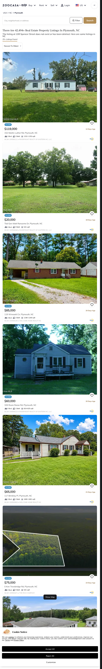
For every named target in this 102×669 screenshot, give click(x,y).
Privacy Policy (19, 640)
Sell (52, 5)
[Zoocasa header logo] (15, 5)
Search (90, 20)
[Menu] (94, 5)
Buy (30, 5)
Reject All (50, 655)
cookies (11, 637)
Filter (77, 20)
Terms (7, 640)
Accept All (50, 649)
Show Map (50, 597)
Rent (41, 5)
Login (67, 5)
